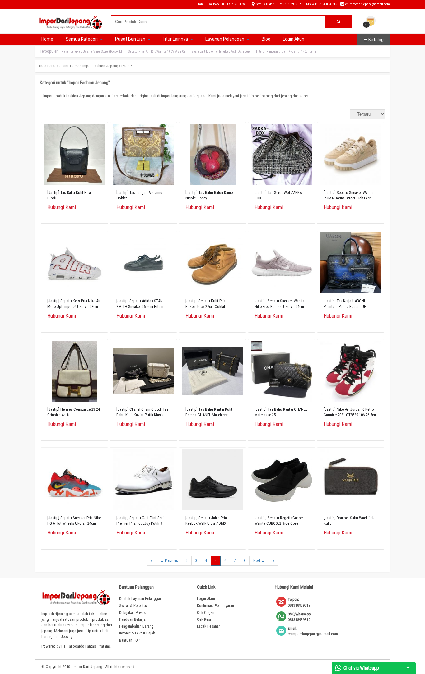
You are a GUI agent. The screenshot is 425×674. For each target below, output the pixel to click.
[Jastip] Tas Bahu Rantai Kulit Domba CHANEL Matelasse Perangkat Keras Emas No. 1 (208, 415)
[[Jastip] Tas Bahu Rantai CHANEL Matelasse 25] (281, 373)
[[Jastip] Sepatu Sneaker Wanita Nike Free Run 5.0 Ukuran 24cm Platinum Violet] (281, 264)
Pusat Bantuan (130, 38)
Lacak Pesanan (209, 626)
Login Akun (293, 38)
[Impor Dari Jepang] (71, 27)
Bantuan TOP (129, 640)
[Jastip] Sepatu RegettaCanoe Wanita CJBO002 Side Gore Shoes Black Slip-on (279, 523)
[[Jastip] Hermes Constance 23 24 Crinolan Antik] (74, 373)
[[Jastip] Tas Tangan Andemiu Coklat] (143, 156)
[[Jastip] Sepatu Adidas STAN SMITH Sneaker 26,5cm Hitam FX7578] (143, 264)
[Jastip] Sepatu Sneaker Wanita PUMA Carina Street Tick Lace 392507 (349, 198)
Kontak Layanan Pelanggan (140, 598)
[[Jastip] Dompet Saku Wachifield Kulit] (350, 481)
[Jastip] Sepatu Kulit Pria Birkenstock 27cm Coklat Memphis (205, 306)
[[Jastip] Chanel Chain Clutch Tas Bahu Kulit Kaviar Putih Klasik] (143, 372)
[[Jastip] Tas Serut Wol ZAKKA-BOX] (281, 156)
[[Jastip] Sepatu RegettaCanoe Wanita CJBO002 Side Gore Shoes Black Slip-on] (281, 481)
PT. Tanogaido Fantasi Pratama (86, 646)
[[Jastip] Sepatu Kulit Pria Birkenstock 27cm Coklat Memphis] (212, 264)
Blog (266, 38)
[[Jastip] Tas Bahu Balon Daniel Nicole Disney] (212, 156)
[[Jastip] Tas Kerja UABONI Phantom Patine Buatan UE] (350, 264)
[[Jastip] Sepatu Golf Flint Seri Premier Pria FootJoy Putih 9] (143, 481)
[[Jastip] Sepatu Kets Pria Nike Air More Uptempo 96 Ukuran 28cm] (74, 264)
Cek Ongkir (206, 612)
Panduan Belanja (132, 619)
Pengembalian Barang (136, 626)
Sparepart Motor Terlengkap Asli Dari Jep (221, 52)
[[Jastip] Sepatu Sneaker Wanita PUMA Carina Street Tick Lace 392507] (350, 156)
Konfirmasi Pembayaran (215, 605)
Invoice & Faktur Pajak (137, 633)
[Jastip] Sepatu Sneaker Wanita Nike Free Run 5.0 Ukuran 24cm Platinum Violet (280, 306)
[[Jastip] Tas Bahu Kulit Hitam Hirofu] (74, 156)
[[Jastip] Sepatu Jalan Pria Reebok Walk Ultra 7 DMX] (212, 481)
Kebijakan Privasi (133, 612)
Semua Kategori (82, 38)
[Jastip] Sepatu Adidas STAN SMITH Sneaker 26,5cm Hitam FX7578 (139, 306)
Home (47, 38)
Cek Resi (204, 619)
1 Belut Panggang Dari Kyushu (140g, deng (286, 52)
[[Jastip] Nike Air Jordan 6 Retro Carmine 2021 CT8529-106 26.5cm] (350, 373)
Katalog (375, 39)
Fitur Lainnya (176, 38)
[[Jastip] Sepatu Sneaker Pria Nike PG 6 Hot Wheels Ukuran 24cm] (74, 481)
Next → (259, 560)
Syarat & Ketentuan (134, 605)
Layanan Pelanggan (225, 38)
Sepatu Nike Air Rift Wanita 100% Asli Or (156, 52)
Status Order (264, 4)
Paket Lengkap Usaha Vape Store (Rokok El (92, 52)
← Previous (169, 560)
